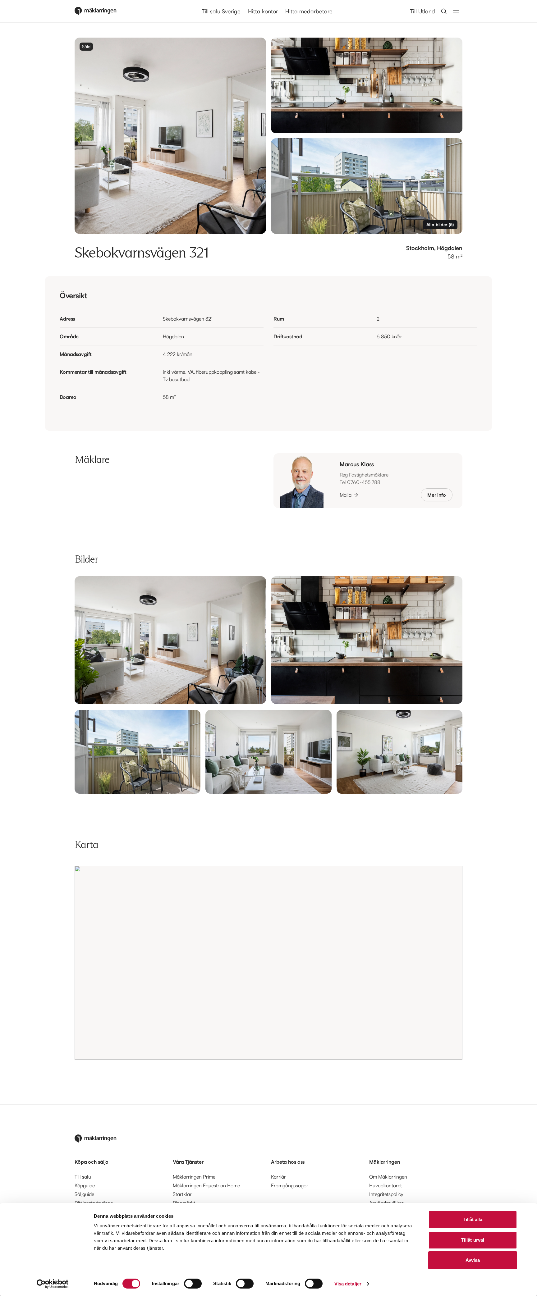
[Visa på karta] (268, 963)
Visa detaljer (347, 1283)
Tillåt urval (472, 1240)
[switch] (193, 1284)
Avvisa (473, 1260)
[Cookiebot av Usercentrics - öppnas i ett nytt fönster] (52, 1284)
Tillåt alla (472, 1219)
